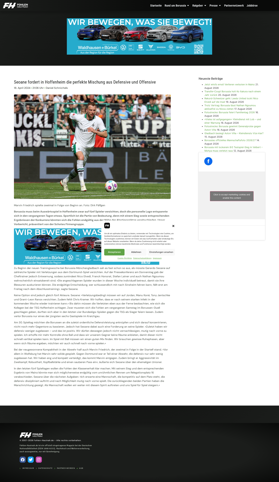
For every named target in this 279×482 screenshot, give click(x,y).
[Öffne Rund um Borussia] (188, 5)
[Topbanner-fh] (139, 53)
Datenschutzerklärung (142, 258)
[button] (173, 226)
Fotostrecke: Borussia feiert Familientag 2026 (229, 112)
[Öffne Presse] (219, 5)
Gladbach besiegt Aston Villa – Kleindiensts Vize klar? (234, 133)
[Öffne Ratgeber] (205, 5)
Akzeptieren (114, 252)
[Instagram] (39, 460)
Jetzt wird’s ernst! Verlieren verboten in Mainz (229, 84)
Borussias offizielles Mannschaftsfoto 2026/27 (230, 140)
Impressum (157, 258)
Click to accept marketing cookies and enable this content (231, 196)
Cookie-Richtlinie (125, 258)
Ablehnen (136, 252)
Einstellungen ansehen (161, 252)
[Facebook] (23, 460)
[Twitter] (31, 460)
